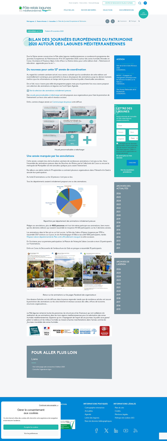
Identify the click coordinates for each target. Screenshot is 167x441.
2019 (118, 219)
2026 (118, 193)
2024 (118, 201)
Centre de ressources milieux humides (119, 3)
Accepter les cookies (31, 427)
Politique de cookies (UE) (124, 418)
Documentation (126, 10)
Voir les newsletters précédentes (127, 171)
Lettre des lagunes (92, 418)
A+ (113, 21)
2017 (118, 226)
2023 (118, 204)
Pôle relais (69, 10)
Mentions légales (121, 415)
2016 (118, 230)
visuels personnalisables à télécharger (45, 95)
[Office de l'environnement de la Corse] (67, 424)
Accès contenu (83, 3)
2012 (118, 244)
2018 (118, 222)
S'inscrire (132, 163)
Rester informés (88, 10)
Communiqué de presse (61, 102)
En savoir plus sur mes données (124, 157)
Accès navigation (73, 3)
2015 (118, 233)
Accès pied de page (94, 3)
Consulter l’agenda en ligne (41, 369)
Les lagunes (143, 13)
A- (108, 21)
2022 (118, 208)
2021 (118, 212)
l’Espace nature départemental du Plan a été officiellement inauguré (54, 237)
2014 (118, 237)
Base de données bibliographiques (98, 421)
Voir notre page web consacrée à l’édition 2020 (48, 367)
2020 (118, 215)
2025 (118, 197)
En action (107, 10)
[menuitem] (139, 3)
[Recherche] (139, 3)
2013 (118, 241)
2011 (118, 248)
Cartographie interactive (94, 408)
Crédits (118, 411)
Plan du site (119, 408)
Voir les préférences (31, 433)
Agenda (88, 415)
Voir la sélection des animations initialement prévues (50, 90)
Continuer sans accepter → (48, 405)
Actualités (89, 411)
